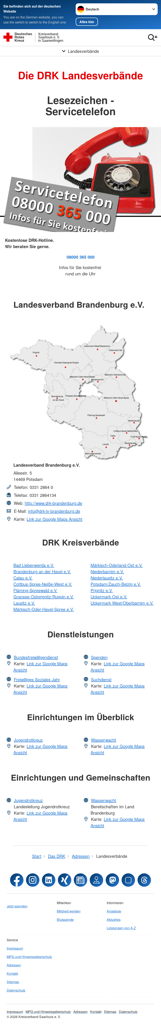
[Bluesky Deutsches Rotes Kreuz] (128, 880)
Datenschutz (16, 990)
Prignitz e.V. (102, 590)
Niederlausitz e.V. (107, 578)
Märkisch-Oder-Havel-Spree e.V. (43, 609)
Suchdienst (101, 679)
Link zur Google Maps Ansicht (54, 519)
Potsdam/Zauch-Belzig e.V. (116, 584)
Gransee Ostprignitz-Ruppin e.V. (43, 597)
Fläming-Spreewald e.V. (35, 590)
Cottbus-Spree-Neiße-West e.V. (42, 584)
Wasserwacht (103, 740)
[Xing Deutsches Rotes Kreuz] (64, 880)
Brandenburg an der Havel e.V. (42, 571)
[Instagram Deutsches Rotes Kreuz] (32, 880)
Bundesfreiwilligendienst (36, 657)
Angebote (114, 911)
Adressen (14, 965)
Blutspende (65, 919)
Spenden (99, 657)
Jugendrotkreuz (28, 740)
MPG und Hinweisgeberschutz (29, 956)
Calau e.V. (22, 578)
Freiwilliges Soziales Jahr (37, 679)
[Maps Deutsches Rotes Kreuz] (96, 880)
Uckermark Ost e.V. (109, 597)
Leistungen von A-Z (121, 928)
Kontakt (12, 973)
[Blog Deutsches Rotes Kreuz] (80, 880)
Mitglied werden (68, 911)
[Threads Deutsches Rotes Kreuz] (144, 880)
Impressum (15, 948)
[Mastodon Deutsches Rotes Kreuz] (112, 880)
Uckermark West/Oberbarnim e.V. (122, 603)
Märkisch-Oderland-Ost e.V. (117, 565)
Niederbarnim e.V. (107, 571)
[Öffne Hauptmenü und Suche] (153, 38)
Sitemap (13, 981)
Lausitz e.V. (24, 603)
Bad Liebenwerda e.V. (33, 565)
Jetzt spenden (17, 906)
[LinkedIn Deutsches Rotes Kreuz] (48, 880)
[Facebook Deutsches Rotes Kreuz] (16, 880)
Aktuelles (114, 919)
